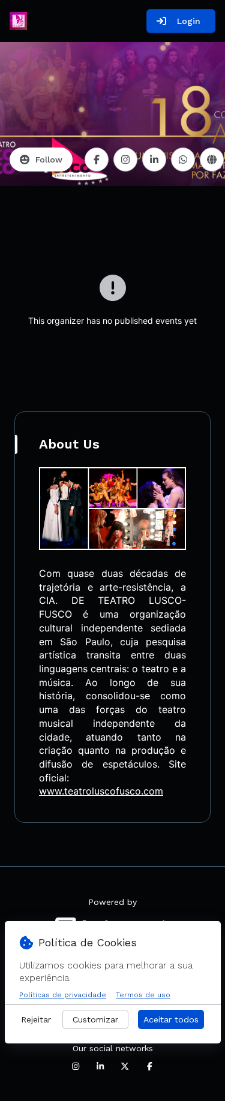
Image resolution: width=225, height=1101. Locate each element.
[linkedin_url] (154, 160)
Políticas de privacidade (62, 995)
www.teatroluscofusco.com (101, 791)
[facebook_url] (97, 160)
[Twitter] (125, 1066)
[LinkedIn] (100, 1066)
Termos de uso (143, 995)
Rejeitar (36, 1019)
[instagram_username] (125, 160)
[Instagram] (76, 1066)
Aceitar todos (171, 1019)
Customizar (95, 1019)
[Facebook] (149, 1066)
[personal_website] (212, 160)
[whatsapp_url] (183, 160)
